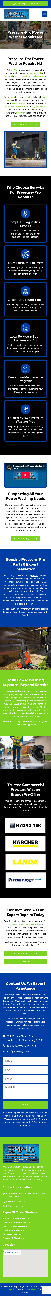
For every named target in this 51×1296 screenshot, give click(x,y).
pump (12, 97)
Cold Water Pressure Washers (17, 1222)
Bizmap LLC (10, 1289)
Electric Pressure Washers (15, 1226)
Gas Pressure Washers (13, 1230)
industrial (8, 76)
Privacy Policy (31, 1289)
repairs (34, 575)
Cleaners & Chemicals (13, 1238)
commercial (35, 73)
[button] (44, 14)
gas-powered (40, 106)
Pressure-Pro (18, 103)
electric (25, 106)
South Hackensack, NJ (29, 924)
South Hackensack (34, 76)
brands (27, 804)
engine (29, 97)
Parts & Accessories (12, 1234)
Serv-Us (13, 70)
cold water (16, 106)
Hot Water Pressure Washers (16, 1218)
